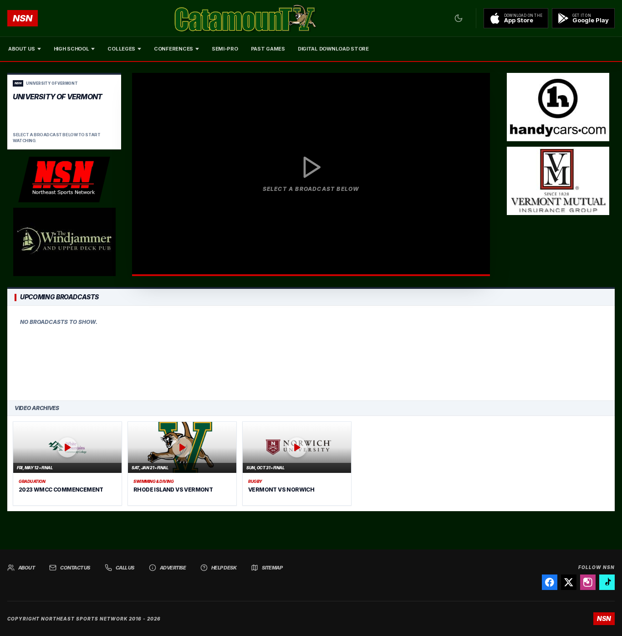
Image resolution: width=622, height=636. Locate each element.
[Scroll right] (606, 353)
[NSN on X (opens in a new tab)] (568, 582)
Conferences (173, 49)
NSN (22, 18)
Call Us (125, 567)
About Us (21, 49)
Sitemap (272, 567)
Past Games (268, 49)
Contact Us (75, 567)
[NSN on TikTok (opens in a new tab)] (607, 582)
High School (71, 49)
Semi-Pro (225, 49)
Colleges (121, 49)
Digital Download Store (333, 49)
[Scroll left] (16, 353)
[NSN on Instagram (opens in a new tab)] (588, 582)
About (26, 567)
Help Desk (223, 567)
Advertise (173, 567)
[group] (311, 353)
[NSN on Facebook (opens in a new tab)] (549, 582)
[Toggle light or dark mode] (459, 18)
